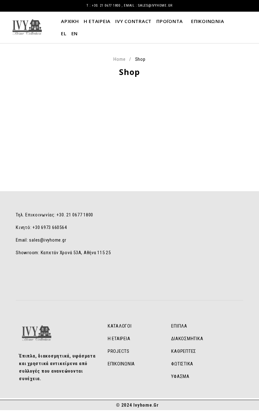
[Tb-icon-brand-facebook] (123, 277)
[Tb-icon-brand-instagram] (136, 277)
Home (119, 59)
